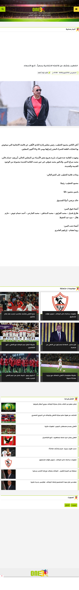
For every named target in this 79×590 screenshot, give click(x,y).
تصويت (74, 505)
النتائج (67, 505)
